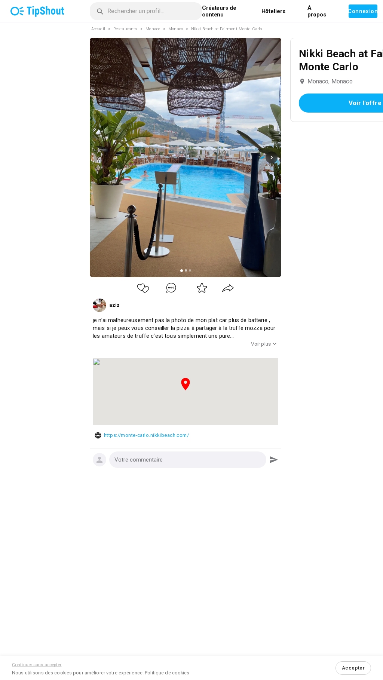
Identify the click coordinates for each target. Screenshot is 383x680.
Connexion (363, 11)
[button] (187, 459)
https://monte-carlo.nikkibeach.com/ (146, 435)
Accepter (353, 668)
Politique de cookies (167, 673)
